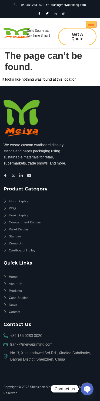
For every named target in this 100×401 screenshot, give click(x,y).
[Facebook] (39, 13)
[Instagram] (63, 13)
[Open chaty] (87, 389)
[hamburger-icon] (91, 24)
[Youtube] (29, 175)
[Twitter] (47, 13)
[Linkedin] (21, 175)
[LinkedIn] (55, 13)
